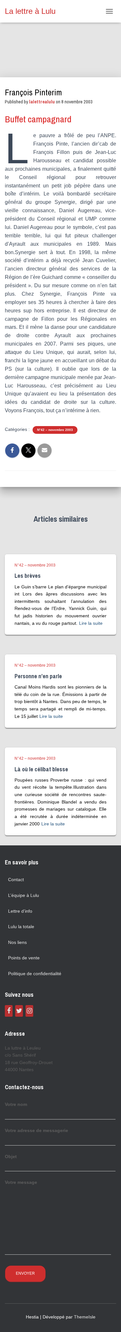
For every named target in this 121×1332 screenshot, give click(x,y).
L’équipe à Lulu (23, 895)
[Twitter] (19, 1011)
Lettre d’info (20, 911)
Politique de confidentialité (34, 973)
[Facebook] (9, 1011)
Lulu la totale (21, 926)
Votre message (21, 1182)
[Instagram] (29, 1011)
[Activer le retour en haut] (108, 1319)
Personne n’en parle (38, 676)
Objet (11, 1156)
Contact (16, 879)
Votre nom (16, 1104)
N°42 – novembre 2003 (55, 430)
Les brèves (28, 576)
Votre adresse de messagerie (36, 1130)
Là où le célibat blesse (41, 769)
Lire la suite (91, 623)
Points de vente (24, 957)
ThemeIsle (85, 1316)
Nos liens (17, 942)
